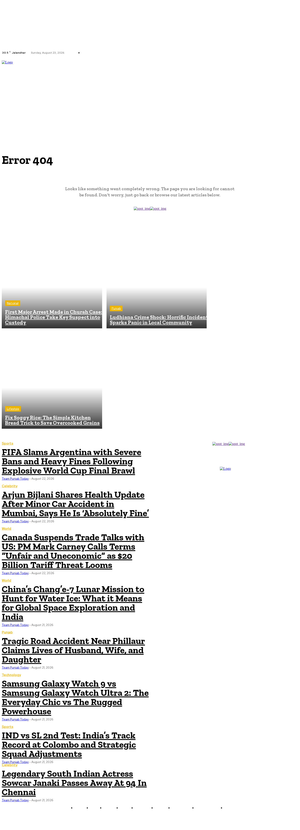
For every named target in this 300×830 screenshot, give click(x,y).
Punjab (116, 308)
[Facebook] (133, 52)
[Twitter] (143, 52)
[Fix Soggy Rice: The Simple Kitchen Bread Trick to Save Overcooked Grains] (52, 378)
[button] (296, 91)
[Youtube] (149, 52)
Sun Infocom (196, 818)
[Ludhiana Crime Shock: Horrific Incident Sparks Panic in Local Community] (157, 278)
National (12, 303)
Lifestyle (13, 409)
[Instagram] (138, 52)
